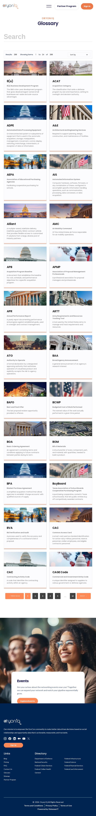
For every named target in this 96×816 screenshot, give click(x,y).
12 (73, 596)
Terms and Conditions (33, 805)
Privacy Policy (52, 805)
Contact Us (8, 769)
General (38, 773)
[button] (49, 6)
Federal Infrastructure (73, 759)
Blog (5, 759)
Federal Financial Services (74, 766)
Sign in (87, 6)
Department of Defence (43, 759)
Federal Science (70, 762)
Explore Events (27, 701)
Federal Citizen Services (43, 766)
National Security (41, 762)
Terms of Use (66, 805)
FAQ (5, 766)
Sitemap (7, 776)
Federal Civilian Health (43, 769)
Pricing (6, 762)
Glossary (7, 773)
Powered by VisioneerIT (48, 809)
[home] (10, 6)
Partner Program (66, 6)
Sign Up (13, 745)
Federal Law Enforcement (74, 769)
